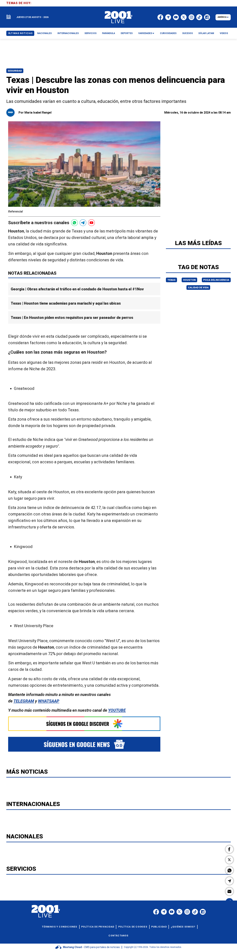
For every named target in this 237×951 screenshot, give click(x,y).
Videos (224, 33)
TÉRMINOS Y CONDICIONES (59, 926)
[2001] (118, 17)
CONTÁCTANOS (118, 935)
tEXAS (171, 280)
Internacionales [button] (68, 33)
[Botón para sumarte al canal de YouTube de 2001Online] (91, 222)
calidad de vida (198, 287)
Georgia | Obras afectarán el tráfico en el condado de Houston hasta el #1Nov (77, 289)
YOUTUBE (117, 710)
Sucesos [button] (187, 33)
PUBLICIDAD (159, 926)
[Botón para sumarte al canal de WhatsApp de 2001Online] (74, 222)
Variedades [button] (145, 33)
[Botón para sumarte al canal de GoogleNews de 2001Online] (84, 744)
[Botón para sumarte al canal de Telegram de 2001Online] (83, 222)
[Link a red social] (156, 912)
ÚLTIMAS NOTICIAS (20, 33)
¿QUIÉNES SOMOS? (183, 926)
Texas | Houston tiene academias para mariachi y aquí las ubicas (66, 303)
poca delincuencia (216, 280)
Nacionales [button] (44, 33)
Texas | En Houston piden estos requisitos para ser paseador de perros (72, 318)
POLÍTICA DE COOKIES (132, 926)
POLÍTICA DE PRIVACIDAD (97, 926)
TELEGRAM (24, 701)
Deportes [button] (127, 33)
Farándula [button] (108, 33)
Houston (189, 280)
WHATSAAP (48, 701)
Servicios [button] (90, 33)
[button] (229, 849)
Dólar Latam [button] (206, 33)
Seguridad (15, 70)
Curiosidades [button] (168, 33)
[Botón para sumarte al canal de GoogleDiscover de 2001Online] (84, 723)
